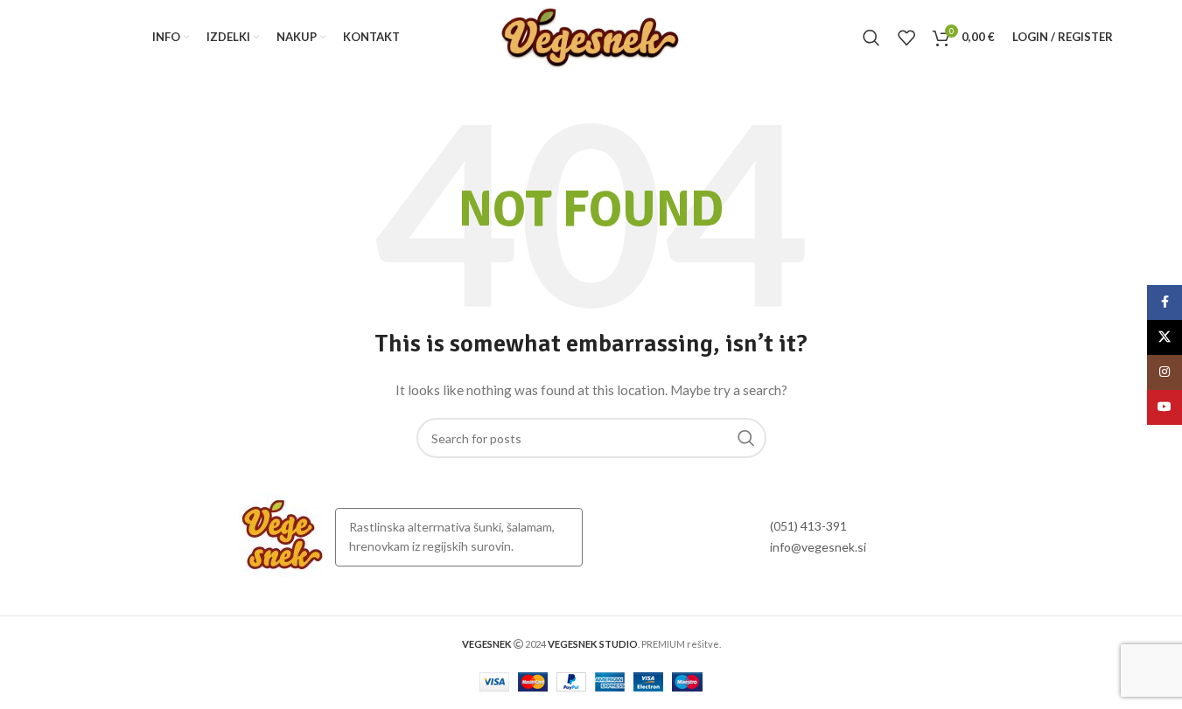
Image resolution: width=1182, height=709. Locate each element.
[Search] (871, 37)
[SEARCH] (746, 438)
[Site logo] (590, 35)
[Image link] (282, 535)
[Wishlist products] (906, 37)
